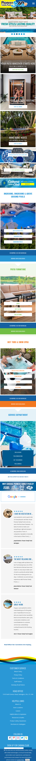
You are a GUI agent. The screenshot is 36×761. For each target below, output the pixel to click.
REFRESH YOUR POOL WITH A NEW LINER (18, 155)
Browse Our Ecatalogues (18, 258)
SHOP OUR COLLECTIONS (18, 70)
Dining (18, 303)
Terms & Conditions (18, 678)
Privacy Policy (18, 675)
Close (27, 760)
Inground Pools (18, 242)
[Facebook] (10, 738)
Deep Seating (18, 309)
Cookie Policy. (20, 760)
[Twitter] (22, 738)
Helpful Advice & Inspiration (18, 714)
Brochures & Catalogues (18, 724)
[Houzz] (26, 738)
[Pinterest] (14, 738)
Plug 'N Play (18, 376)
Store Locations (18, 707)
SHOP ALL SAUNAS (18, 107)
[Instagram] (18, 738)
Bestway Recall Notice (18, 685)
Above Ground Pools (18, 231)
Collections (18, 315)
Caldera (18, 382)
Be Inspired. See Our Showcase (18, 253)
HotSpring (18, 387)
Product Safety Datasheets (18, 721)
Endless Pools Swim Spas (18, 370)
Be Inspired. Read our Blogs (18, 471)
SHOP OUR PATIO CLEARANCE (18, 170)
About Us (18, 704)
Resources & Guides (18, 717)
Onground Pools (18, 236)
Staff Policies (18, 681)
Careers (18, 711)
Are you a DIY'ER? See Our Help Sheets (18, 477)
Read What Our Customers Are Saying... (18, 644)
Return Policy (18, 671)
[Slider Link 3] (18, 21)
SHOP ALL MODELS (18, 144)
